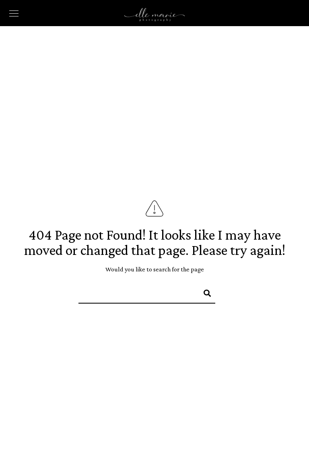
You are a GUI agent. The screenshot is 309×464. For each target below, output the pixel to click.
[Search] (203, 291)
